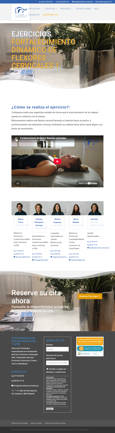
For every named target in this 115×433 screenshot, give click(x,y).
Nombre (49, 345)
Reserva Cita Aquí (88, 296)
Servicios (50, 9)
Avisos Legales (36, 423)
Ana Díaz (94, 219)
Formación (34, 15)
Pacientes (65, 9)
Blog (96, 9)
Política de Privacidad (19, 423)
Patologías (34, 9)
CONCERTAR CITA (50, 15)
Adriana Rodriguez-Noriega (39, 222)
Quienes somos (83, 9)
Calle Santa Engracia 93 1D (103, 2)
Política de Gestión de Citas (55, 423)
